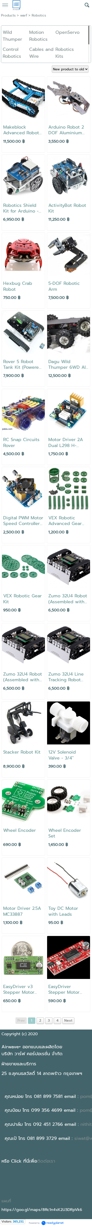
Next (68, 1020)
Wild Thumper (12, 36)
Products (8, 15)
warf (23, 15)
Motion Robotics (38, 36)
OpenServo (67, 32)
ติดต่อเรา (46, 1161)
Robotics (39, 15)
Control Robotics (12, 53)
